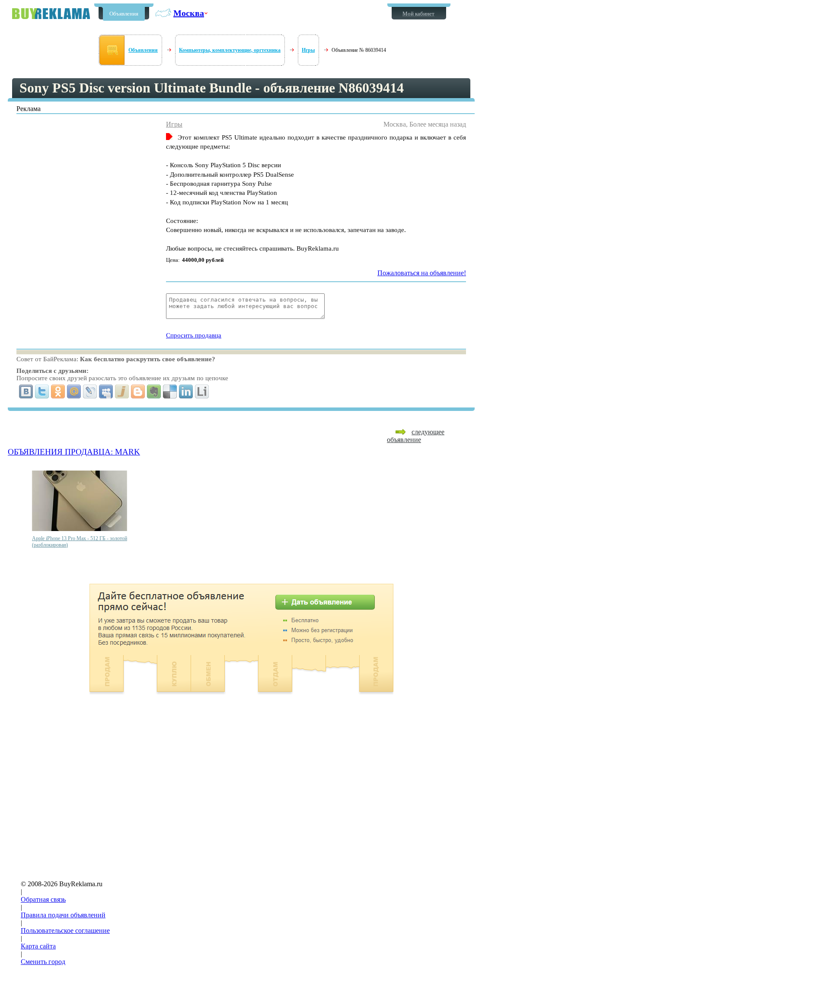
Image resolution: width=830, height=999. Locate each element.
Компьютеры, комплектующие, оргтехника (230, 50)
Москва (188, 13)
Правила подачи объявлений (63, 915)
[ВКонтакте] (26, 391)
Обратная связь (43, 899)
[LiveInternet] (202, 391)
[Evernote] (154, 391)
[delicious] (170, 391)
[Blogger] (138, 391)
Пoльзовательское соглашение (65, 930)
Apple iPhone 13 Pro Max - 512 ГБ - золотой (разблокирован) (79, 541)
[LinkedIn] (186, 391)
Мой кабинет (418, 13)
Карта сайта (38, 946)
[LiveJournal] (90, 391)
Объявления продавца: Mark (74, 451)
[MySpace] (106, 391)
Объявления (123, 13)
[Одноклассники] (58, 391)
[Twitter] (42, 391)
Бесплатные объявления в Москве (51, 13)
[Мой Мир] (74, 391)
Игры (308, 50)
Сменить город (43, 961)
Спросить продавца (193, 335)
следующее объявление (415, 435)
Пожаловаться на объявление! (421, 273)
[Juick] (122, 391)
